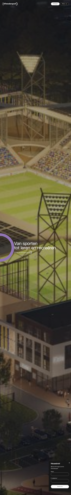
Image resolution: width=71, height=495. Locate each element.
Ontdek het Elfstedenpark (21, 252)
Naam (52, 471)
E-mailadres (54, 478)
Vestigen (55, 3)
